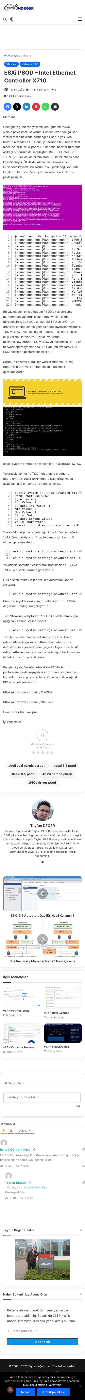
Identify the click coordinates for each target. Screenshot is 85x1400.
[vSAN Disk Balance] (63, 998)
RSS (36, 851)
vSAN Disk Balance (56, 1012)
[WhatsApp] (45, 107)
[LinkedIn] (26, 107)
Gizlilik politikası (53, 1392)
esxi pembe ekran (58, 774)
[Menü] (80, 19)
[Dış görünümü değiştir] (12, 19)
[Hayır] (80, 1386)
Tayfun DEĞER (17, 89)
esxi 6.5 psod (24, 774)
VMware (26, 55)
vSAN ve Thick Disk (16, 1010)
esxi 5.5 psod (65, 766)
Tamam (25, 1392)
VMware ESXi (30, 64)
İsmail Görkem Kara (35, 1187)
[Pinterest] (36, 107)
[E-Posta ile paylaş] (55, 107)
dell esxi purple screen (27, 766)
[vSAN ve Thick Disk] (22, 997)
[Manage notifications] (10, 1390)
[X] (17, 107)
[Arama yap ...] (5, 19)
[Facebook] (7, 107)
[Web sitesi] (42, 862)
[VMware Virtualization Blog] (19, 7)
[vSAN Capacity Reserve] (22, 1033)
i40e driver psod (43, 782)
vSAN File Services (56, 1046)
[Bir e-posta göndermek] (27, 89)
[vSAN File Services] (63, 1033)
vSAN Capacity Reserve (18, 1047)
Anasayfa (13, 55)
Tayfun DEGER (15, 1182)
